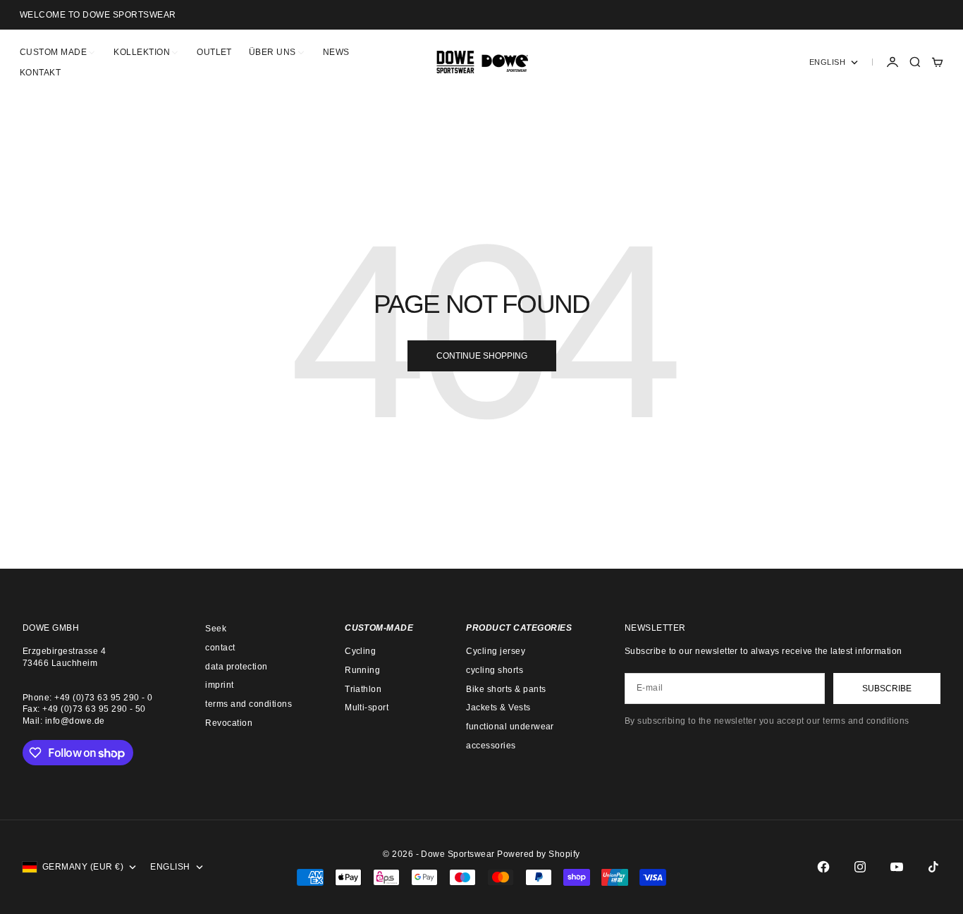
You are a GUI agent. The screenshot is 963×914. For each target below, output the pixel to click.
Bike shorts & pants (506, 689)
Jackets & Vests (498, 707)
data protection (236, 667)
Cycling (360, 651)
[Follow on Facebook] (823, 867)
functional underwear (510, 726)
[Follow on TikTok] (933, 867)
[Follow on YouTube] (897, 867)
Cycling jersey (495, 651)
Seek (215, 629)
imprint (219, 685)
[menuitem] (58, 51)
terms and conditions (248, 704)
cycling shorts (494, 670)
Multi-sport (366, 707)
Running (362, 670)
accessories (490, 746)
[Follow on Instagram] (860, 867)
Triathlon (363, 689)
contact (220, 648)
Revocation (228, 723)
